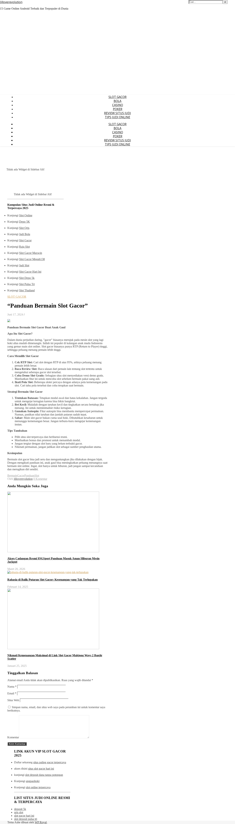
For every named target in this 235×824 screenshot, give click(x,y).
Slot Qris (24, 227)
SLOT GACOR (117, 97)
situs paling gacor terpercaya (49, 762)
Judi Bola (24, 234)
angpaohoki (32, 781)
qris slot (18, 812)
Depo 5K (24, 221)
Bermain (12, 475)
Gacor (20, 475)
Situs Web (13, 700)
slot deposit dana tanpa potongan (44, 774)
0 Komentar (40, 478)
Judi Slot (24, 265)
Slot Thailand (27, 290)
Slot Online (25, 215)
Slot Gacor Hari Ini (30, 271)
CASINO (117, 105)
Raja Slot (24, 246)
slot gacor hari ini (24, 815)
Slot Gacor (25, 240)
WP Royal (41, 822)
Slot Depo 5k (27, 277)
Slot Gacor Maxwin (30, 252)
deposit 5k (20, 809)
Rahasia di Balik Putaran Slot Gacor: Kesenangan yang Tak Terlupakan (52, 579)
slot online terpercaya (38, 787)
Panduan (29, 475)
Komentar (13, 737)
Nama (12, 686)
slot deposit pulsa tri (25, 819)
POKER (117, 109)
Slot (37, 475)
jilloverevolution (23, 478)
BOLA (117, 101)
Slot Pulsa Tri (27, 284)
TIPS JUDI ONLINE (117, 117)
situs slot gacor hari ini (41, 768)
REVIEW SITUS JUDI (117, 113)
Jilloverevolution (11, 2)
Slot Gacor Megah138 (32, 259)
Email (11, 693)
